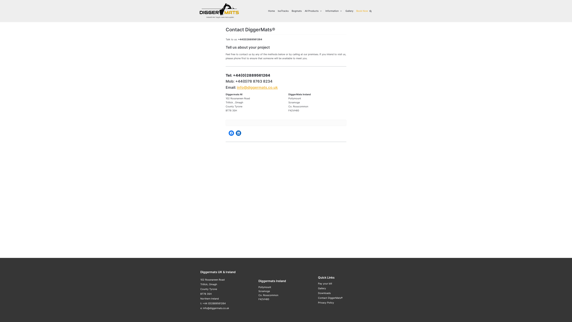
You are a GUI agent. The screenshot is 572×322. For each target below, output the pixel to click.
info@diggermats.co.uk (257, 87)
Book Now (362, 10)
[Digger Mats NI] (219, 11)
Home (271, 10)
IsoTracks (283, 10)
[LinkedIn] (238, 133)
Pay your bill (325, 283)
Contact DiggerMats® (330, 297)
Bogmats (297, 10)
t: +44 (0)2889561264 (213, 303)
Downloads (324, 293)
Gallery (349, 10)
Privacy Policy (326, 302)
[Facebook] (231, 133)
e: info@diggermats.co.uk (214, 308)
